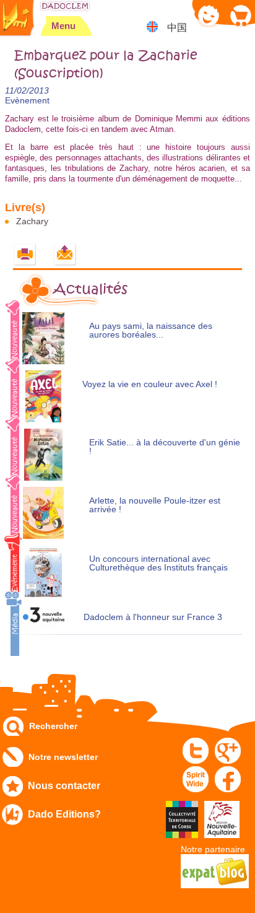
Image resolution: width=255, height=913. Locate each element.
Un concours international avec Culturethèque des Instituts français (158, 563)
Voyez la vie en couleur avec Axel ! (149, 384)
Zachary (32, 221)
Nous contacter (64, 785)
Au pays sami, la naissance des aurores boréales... (150, 330)
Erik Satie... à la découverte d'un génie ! (164, 447)
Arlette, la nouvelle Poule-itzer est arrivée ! (154, 505)
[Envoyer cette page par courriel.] (65, 254)
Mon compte (209, 15)
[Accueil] (65, 6)
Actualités (90, 289)
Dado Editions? (64, 814)
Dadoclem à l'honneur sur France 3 (153, 617)
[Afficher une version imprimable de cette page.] (25, 254)
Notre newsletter (63, 757)
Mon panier (240, 15)
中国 (177, 27)
